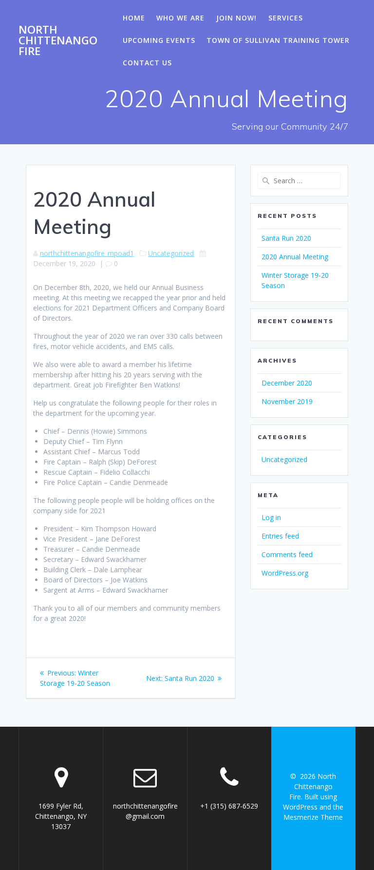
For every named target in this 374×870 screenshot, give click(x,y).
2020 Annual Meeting (295, 256)
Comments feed (287, 554)
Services (285, 17)
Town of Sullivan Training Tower (278, 40)
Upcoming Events (159, 40)
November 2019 (287, 401)
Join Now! (236, 17)
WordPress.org (285, 573)
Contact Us (147, 62)
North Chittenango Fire (58, 40)
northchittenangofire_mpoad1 (87, 253)
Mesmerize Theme (313, 817)
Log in (271, 517)
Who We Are (180, 17)
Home (134, 17)
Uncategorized (171, 253)
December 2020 (287, 382)
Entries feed (280, 536)
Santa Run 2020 (286, 238)
